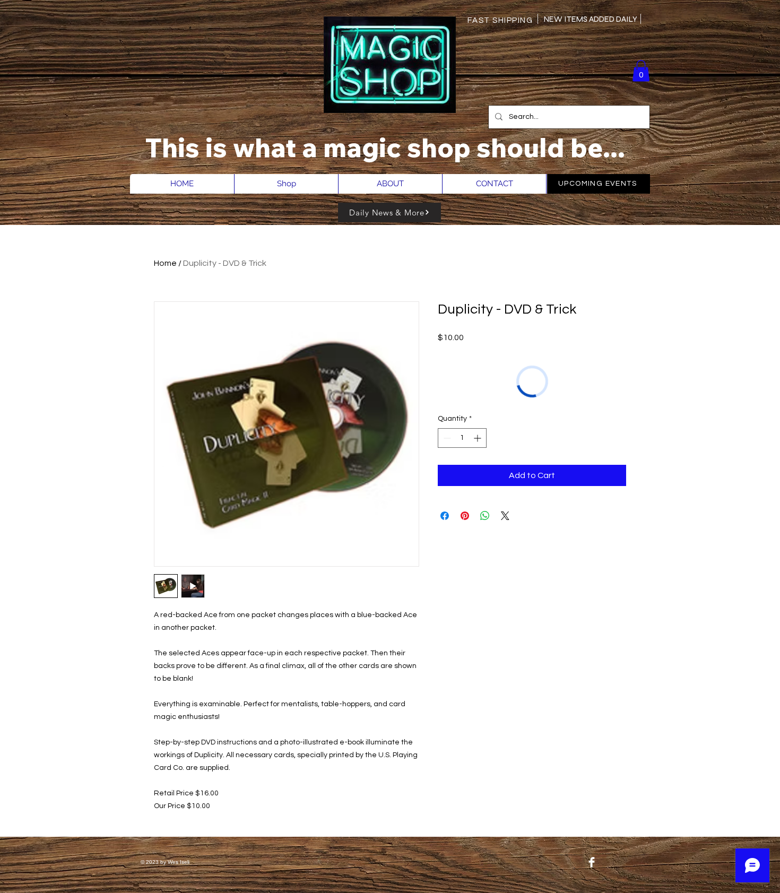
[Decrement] (446, 438)
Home (165, 263)
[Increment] (478, 438)
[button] (641, 71)
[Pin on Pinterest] (464, 515)
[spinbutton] (462, 438)
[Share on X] (505, 515)
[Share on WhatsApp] (485, 515)
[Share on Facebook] (444, 515)
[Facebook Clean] (591, 862)
